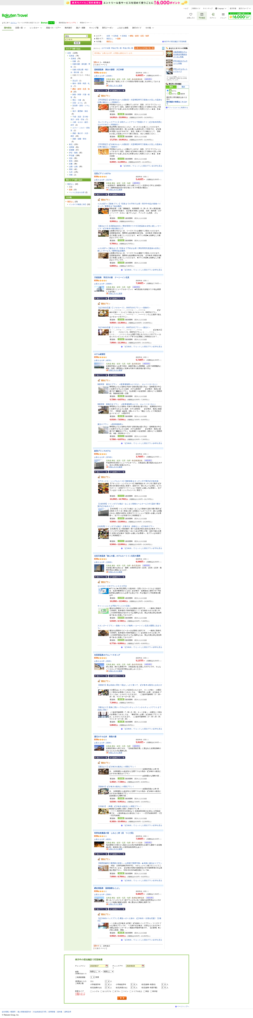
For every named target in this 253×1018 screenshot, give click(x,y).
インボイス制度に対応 (77, 204)
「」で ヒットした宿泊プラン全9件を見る (142, 647)
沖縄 (70, 175)
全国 (108, 36)
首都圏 (71, 150)
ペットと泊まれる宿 (76, 192)
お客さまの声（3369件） (103, 284)
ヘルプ (186, 8)
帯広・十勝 (76, 100)
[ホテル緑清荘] (145, 364)
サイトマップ (208, 8)
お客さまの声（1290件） (103, 562)
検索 (122, 998)
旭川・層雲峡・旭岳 (80, 111)
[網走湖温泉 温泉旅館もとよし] (149, 898)
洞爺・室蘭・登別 (79, 139)
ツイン (125, 991)
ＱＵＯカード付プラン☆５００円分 (112, 586)
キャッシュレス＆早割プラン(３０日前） (114, 606)
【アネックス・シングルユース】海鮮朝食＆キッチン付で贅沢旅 (128, 481)
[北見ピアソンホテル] (135, 183)
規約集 (59, 1012)
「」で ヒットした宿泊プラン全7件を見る (142, 548)
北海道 (115, 36)
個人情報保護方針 (24, 1012)
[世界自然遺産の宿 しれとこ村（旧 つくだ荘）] (147, 843)
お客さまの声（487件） (103, 360)
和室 (147, 991)
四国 (70, 169)
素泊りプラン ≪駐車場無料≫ (110, 424)
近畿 (70, 164)
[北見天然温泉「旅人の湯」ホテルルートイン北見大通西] (145, 566)
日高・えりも (77, 103)
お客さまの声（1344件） (103, 76)
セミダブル (107, 991)
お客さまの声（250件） (103, 661)
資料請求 (67, 1012)
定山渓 (75, 81)
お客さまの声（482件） (103, 839)
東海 (70, 161)
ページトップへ (183, 1006)
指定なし (109, 39)
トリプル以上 (137, 991)
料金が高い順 (128, 48)
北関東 (71, 147)
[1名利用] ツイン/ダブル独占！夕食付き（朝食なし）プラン (126, 526)
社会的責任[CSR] (39, 1012)
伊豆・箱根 (73, 153)
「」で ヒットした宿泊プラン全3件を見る (142, 825)
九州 (70, 172)
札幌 (74, 61)
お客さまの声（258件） (103, 894)
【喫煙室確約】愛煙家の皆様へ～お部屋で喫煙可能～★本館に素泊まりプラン (130, 863)
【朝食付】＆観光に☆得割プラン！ (116, 786)
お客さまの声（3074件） (103, 457)
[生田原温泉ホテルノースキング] (147, 665)
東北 (70, 144)
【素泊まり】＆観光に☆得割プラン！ (117, 767)
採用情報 (51, 1012)
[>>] (163, 48)
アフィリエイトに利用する (177, 108)
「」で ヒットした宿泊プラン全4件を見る (142, 270)
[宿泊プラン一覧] (101, 90)
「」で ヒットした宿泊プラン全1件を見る (142, 880)
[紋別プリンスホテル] (147, 461)
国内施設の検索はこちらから (176, 103)
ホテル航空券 (178, 94)
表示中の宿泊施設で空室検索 (175, 41)
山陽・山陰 (73, 167)
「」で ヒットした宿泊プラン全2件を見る (142, 347)
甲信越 (71, 155)
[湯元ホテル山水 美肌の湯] (135, 746)
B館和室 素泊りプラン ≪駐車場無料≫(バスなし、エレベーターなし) (127, 384)
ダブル (117, 991)
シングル (95, 991)
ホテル (174, 91)
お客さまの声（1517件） (103, 180)
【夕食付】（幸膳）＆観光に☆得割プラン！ (120, 806)
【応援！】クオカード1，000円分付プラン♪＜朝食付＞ (124, 308)
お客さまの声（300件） (103, 743)
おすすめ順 (106, 48)
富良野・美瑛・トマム (81, 106)
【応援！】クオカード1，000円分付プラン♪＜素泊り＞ (124, 327)
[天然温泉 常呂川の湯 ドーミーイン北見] (135, 287)
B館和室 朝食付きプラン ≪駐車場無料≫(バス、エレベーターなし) (126, 404)
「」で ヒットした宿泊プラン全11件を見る (142, 166)
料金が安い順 (116, 48)
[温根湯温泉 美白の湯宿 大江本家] (147, 79)
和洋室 (154, 991)
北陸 (70, 158)
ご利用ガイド (195, 8)
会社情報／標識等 (9, 1012)
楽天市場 (233, 8)
